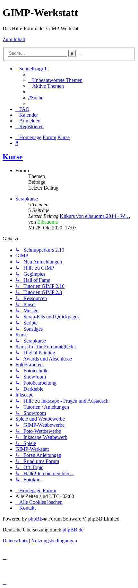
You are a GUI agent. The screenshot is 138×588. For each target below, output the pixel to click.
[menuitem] (55, 80)
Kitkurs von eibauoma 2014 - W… (95, 216)
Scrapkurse (26, 198)
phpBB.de (73, 529)
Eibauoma (47, 222)
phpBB (35, 518)
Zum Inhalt (14, 39)
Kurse (13, 157)
